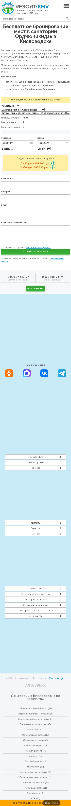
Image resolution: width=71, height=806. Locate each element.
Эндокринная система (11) (35, 782)
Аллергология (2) (35, 793)
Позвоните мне (35, 288)
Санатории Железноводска (35, 594)
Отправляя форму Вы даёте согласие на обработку (32, 260)
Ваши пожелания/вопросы (14, 222)
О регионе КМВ (35, 457)
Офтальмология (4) (35, 729)
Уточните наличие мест (35, 252)
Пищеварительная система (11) (35, 777)
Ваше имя (6, 178)
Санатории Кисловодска (35, 605)
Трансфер (35, 468)
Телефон (5, 191)
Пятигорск (39, 678)
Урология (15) (35, 756)
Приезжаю (6, 138)
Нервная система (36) (35, 751)
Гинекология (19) (35, 766)
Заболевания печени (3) (35, 745)
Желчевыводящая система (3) (35, 724)
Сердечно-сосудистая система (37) (35, 719)
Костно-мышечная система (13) (35, 772)
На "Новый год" (35, 616)
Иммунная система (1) (35, 788)
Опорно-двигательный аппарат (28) (35, 714)
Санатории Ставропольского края (35, 610)
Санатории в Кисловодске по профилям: (35, 697)
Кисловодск (57, 678)
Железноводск (36, 685)
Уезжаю (40, 138)
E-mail (4, 205)
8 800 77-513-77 (18, 276)
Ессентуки (22, 678)
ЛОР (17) (35, 798)
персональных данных (38, 247)
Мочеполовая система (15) (35, 735)
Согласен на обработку (27, 247)
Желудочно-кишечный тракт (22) (35, 708)
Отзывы (36, 533)
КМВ (9, 678)
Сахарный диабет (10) (35, 761)
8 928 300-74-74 (53, 276)
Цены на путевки (35, 462)
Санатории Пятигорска (36, 599)
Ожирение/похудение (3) (35, 740)
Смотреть (51, 803)
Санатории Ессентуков (35, 588)
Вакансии (35, 528)
